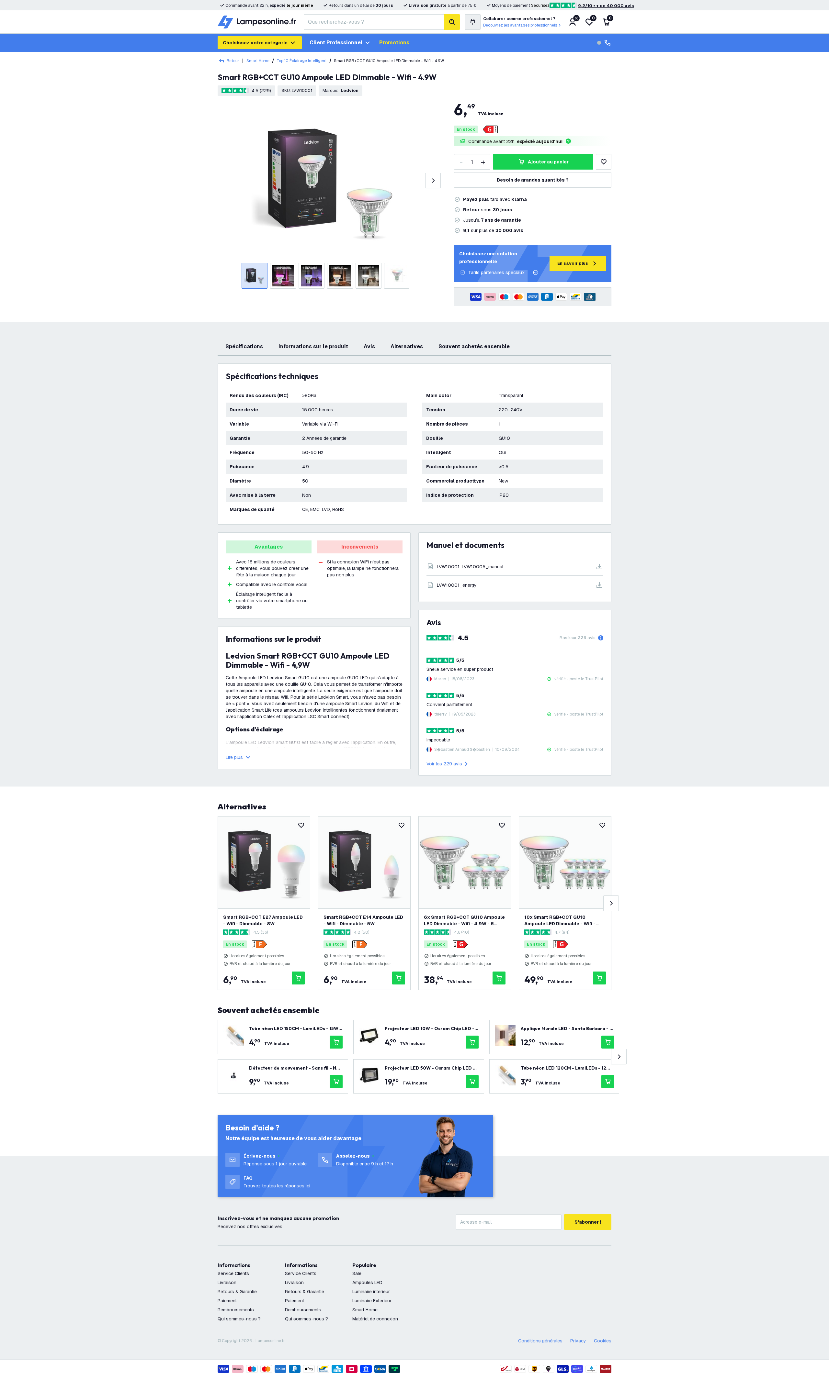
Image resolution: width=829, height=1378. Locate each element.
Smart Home (257, 60)
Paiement (227, 1301)
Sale (356, 1273)
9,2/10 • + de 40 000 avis (606, 5)
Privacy (578, 1341)
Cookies (602, 1341)
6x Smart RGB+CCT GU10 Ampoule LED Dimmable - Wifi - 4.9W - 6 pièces (464, 920)
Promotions (394, 42)
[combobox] (374, 22)
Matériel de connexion (375, 1319)
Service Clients (233, 1273)
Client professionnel (336, 42)
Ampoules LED (367, 1282)
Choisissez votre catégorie (255, 43)
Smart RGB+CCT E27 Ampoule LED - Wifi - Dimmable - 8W (263, 920)
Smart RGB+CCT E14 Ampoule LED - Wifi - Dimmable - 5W (363, 920)
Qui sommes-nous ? (239, 1319)
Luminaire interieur (371, 1292)
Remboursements (236, 1310)
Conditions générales (540, 1341)
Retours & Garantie (237, 1292)
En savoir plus (572, 263)
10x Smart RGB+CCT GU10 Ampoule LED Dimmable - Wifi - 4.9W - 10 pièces (560, 920)
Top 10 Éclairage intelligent (302, 60)
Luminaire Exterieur (372, 1301)
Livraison (227, 1282)
